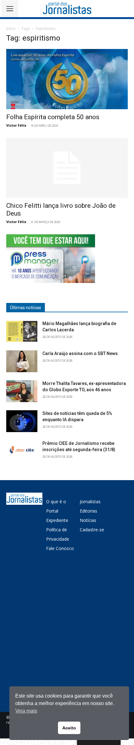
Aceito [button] (69, 727)
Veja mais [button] (26, 710)
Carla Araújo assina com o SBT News (80, 353)
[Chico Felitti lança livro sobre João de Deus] (67, 168)
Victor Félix (16, 125)
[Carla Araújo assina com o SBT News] (21, 361)
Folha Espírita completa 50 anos (52, 117)
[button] (124, 8)
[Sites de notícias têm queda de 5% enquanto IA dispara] (21, 421)
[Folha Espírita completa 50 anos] (67, 79)
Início (11, 28)
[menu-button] (9, 8)
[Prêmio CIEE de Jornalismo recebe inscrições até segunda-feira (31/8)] (21, 451)
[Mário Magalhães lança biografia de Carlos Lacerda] (21, 331)
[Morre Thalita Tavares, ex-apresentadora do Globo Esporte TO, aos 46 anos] (21, 391)
